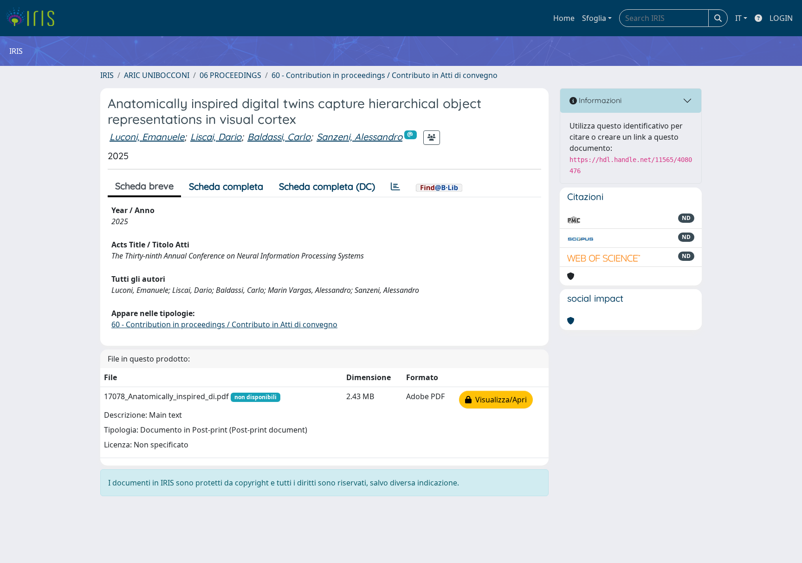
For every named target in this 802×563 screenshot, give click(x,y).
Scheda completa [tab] (226, 186)
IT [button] (738, 18)
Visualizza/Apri (499, 400)
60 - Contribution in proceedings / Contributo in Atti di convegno (385, 75)
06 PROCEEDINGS (230, 75)
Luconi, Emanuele (147, 136)
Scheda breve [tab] (144, 186)
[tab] (395, 186)
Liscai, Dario (215, 136)
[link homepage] (34, 18)
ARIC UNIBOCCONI (156, 75)
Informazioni (599, 100)
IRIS (107, 75)
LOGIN (781, 18)
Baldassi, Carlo (278, 136)
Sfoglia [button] (594, 18)
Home (564, 18)
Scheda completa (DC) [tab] (327, 186)
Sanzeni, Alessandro (359, 136)
